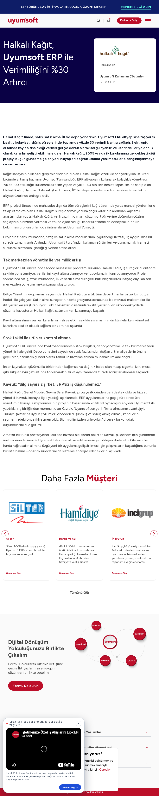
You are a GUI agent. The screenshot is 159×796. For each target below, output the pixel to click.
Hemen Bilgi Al (70, 787)
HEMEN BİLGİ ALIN (136, 7)
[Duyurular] (108, 21)
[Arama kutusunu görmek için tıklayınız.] (98, 21)
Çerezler (105, 769)
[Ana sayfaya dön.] (23, 20)
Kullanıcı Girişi (129, 20)
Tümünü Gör (80, 592)
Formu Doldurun (26, 686)
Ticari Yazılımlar (88, 732)
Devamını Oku (13, 573)
